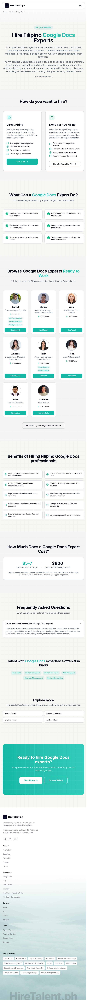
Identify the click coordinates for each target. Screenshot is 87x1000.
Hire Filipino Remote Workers (13, 893)
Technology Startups (29, 973)
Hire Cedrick (15, 330)
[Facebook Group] (15, 839)
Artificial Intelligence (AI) (50, 973)
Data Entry (16, 673)
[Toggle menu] (80, 5)
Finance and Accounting (34, 963)
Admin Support (69, 673)
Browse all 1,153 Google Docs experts (42, 425)
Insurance (58, 963)
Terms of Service (9, 934)
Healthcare (50, 958)
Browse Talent (56, 780)
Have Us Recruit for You (63, 164)
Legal (49, 963)
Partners (6, 919)
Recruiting (6, 854)
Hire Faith (43, 376)
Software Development (13, 963)
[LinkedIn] (5, 839)
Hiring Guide (7, 877)
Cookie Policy (8, 938)
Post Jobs (6, 858)
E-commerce (21, 958)
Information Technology (67, 958)
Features (6, 862)
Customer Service (51, 673)
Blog (4, 911)
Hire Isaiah (15, 413)
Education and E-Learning (13, 968)
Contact (5, 915)
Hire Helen (72, 376)
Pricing (5, 866)
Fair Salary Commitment (11, 897)
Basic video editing (55, 678)
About (5, 907)
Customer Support (32, 673)
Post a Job (20, 162)
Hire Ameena (15, 376)
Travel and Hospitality (35, 968)
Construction (71, 963)
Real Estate (8, 958)
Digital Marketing (36, 958)
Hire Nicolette (43, 413)
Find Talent (7, 850)
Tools (11, 12)
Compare (6, 889)
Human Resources (11, 973)
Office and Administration (56, 968)
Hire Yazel (72, 330)
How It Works (8, 885)
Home (5, 12)
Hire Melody (43, 330)
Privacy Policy (8, 930)
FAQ (4, 881)
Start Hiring (29, 780)
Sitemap (6, 942)
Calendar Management (33, 678)
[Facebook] (10, 839)
